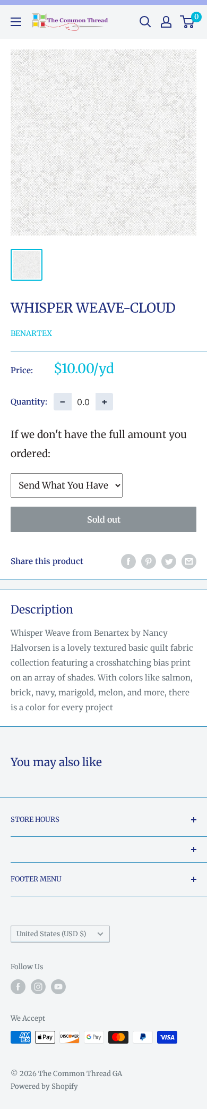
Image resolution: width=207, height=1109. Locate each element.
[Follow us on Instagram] (38, 986)
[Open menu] (16, 22)
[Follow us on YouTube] (58, 986)
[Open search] (145, 22)
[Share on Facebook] (128, 561)
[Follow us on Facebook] (18, 986)
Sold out (103, 519)
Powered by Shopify (44, 1086)
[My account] (166, 22)
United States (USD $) (51, 933)
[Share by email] (189, 561)
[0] (187, 21)
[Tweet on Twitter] (168, 561)
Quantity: (29, 402)
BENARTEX (31, 333)
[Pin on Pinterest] (148, 561)
